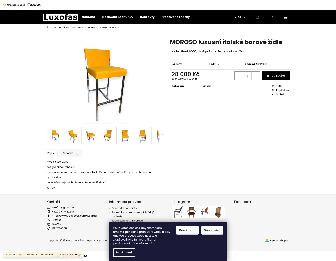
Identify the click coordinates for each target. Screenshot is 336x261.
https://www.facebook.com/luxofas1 (74, 215)
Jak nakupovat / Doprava (127, 220)
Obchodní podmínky (124, 208)
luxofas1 (56, 224)
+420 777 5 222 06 (63, 211)
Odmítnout (187, 230)
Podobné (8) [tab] (70, 153)
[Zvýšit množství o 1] (256, 76)
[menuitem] (88, 17)
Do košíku (278, 76)
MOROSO (261, 64)
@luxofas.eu (59, 228)
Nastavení (124, 252)
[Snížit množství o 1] (239, 76)
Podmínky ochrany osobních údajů (133, 212)
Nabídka (206, 86)
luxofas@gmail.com (64, 207)
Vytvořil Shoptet (280, 240)
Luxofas (56, 220)
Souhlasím (212, 230)
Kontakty (117, 216)
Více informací (142, 243)
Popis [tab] (50, 153)
